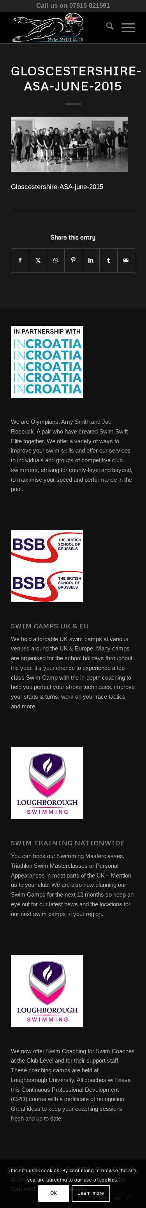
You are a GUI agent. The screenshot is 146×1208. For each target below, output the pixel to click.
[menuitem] (106, 27)
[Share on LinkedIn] (90, 260)
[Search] (106, 27)
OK (53, 1193)
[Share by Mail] (126, 260)
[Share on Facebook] (20, 260)
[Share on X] (37, 260)
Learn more (90, 1193)
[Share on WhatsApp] (55, 260)
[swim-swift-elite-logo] (60, 27)
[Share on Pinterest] (73, 260)
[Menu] (124, 27)
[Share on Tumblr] (108, 260)
